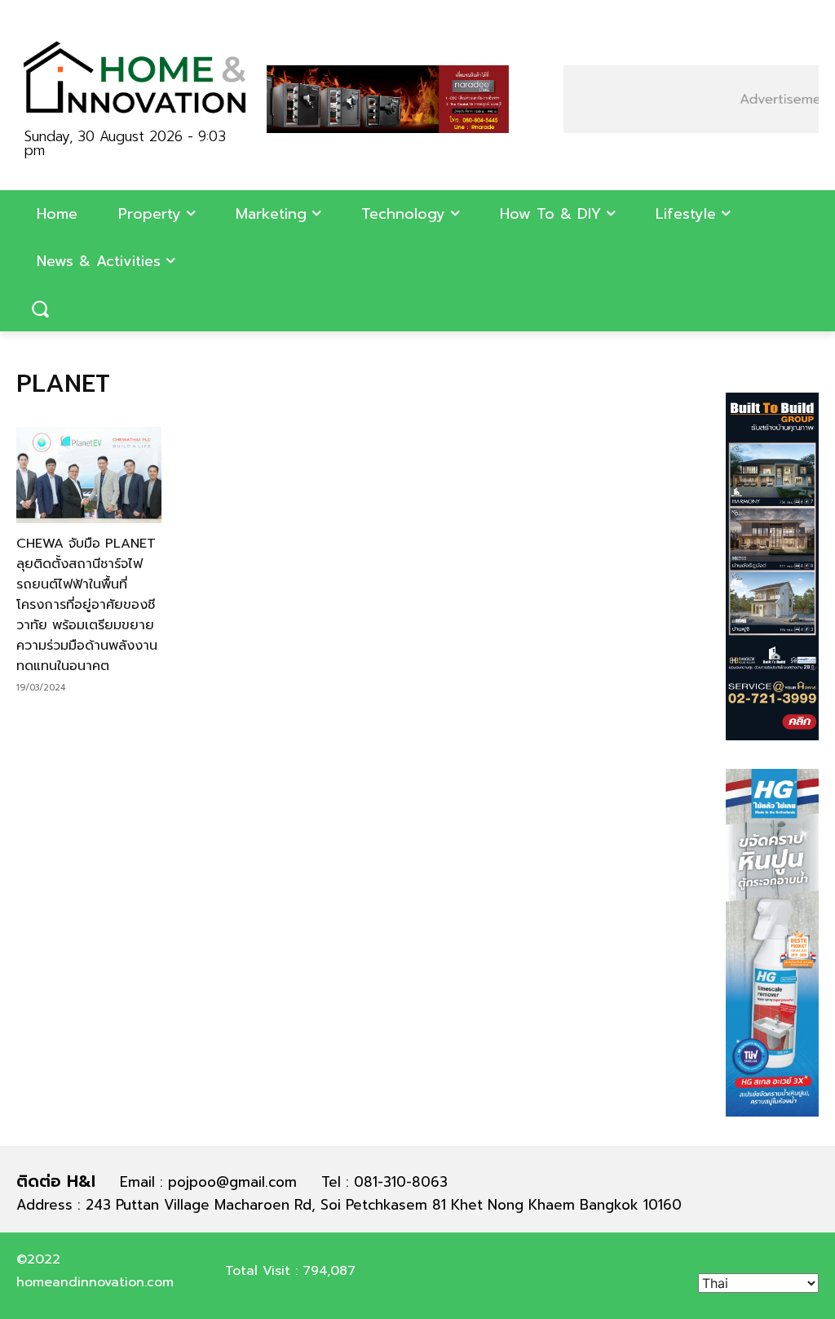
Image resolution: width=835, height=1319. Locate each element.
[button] (40, 308)
